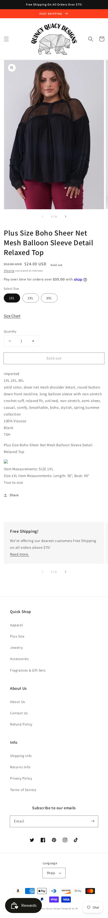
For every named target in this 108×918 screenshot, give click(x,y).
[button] (6, 39)
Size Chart (12, 315)
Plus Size (17, 636)
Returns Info (20, 767)
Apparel (16, 625)
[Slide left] (42, 216)
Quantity (10, 331)
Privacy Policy (21, 778)
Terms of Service (23, 790)
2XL (31, 298)
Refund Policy (21, 724)
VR (76, 908)
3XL (49, 298)
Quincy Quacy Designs (49, 908)
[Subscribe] (92, 821)
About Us (17, 702)
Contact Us (19, 713)
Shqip (51, 873)
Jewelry (16, 647)
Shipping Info (21, 756)
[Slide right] (65, 216)
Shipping (9, 270)
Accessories (19, 658)
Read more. (19, 554)
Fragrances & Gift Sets (27, 670)
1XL (12, 298)
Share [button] (14, 495)
